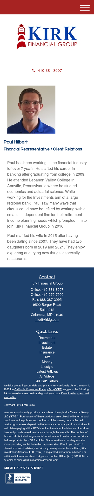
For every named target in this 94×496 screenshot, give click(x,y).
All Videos (47, 376)
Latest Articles (47, 371)
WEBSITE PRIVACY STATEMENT (23, 467)
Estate (47, 347)
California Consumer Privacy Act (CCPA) (38, 389)
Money (47, 361)
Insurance (47, 352)
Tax (47, 356)
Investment (47, 342)
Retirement (47, 337)
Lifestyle (47, 366)
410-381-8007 (50, 70)
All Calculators (47, 380)
